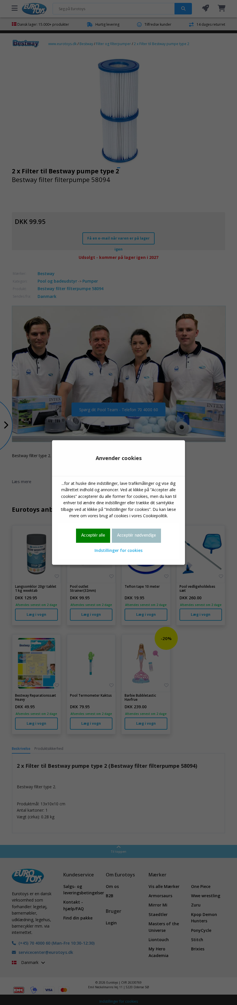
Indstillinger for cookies (118, 550)
